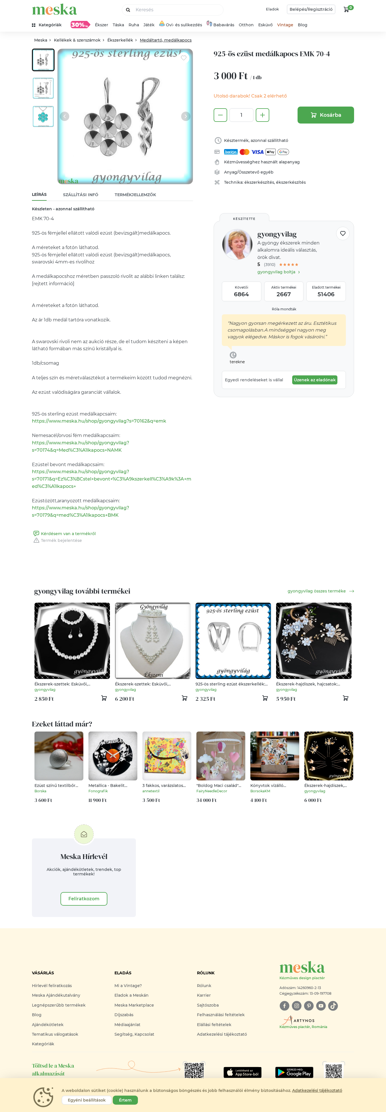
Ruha (134, 24)
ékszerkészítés (259, 182)
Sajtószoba (208, 1005)
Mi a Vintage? (128, 985)
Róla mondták (284, 309)
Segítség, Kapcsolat (134, 1034)
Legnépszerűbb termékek (59, 1005)
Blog (302, 24)
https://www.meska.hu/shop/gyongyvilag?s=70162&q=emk (99, 421)
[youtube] (321, 1006)
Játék (149, 24)
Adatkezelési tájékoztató (222, 1034)
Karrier (204, 995)
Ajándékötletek (48, 1024)
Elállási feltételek (214, 1024)
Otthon (246, 24)
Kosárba (330, 115)
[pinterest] (309, 1006)
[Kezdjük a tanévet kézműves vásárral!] (80, 24)
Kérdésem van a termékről (68, 533)
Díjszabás (123, 1014)
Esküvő (265, 24)
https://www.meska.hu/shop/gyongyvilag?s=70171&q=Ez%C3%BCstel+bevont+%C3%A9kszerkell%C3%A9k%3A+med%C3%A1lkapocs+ (111, 479)
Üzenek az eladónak (315, 379)
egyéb (267, 172)
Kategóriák (43, 1043)
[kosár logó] (346, 9)
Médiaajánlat (127, 1024)
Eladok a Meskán (131, 995)
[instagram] (297, 1006)
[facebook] (284, 1006)
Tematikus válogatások (55, 1034)
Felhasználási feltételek (221, 1014)
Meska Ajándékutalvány (56, 995)
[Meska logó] (54, 9)
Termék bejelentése (61, 540)
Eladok (272, 9)
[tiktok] (333, 1006)
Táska (118, 24)
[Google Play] (243, 1072)
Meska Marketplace (134, 1005)
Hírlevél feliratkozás (52, 985)
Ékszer (101, 24)
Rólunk (204, 985)
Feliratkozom (83, 898)
